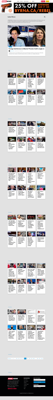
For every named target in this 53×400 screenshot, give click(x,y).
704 (37, 358)
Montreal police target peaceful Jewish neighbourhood (41, 239)
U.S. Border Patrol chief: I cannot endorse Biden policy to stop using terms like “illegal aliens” (11, 288)
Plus (30, 1)
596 (25, 358)
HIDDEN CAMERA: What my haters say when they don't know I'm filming (31, 98)
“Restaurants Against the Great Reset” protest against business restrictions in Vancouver (41, 99)
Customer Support (26, 384)
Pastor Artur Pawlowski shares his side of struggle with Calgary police (11, 318)
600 (33, 358)
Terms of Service (26, 381)
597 (27, 358)
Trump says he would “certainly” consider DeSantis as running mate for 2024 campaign (31, 82)
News (18, 1)
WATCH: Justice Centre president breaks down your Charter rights (21, 81)
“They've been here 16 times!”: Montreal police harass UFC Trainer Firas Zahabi (21, 240)
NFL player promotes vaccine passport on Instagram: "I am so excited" (31, 194)
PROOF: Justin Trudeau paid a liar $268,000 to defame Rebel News (41, 287)
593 (18, 358)
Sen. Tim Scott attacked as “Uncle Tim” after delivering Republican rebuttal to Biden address (21, 177)
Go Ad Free (10, 70)
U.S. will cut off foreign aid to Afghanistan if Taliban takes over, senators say (41, 130)
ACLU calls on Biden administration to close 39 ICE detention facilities (41, 194)
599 (31, 358)
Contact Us (25, 385)
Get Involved (26, 1)
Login (24, 388)
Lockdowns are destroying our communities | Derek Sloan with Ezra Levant (41, 81)
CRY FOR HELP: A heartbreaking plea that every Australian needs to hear (11, 223)
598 (29, 358)
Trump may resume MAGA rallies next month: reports (21, 193)
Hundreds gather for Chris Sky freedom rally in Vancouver (21, 271)
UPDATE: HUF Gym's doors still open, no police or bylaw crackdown (21, 145)
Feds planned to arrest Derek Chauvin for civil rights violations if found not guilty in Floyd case (11, 177)
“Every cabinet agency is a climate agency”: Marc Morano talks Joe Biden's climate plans (11, 335)
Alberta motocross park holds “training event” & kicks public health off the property (41, 272)
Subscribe (25, 382)
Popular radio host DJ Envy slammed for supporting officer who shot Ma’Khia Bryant (11, 81)
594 (21, 358)
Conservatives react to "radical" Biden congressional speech (11, 194)
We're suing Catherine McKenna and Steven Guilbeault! (40, 176)
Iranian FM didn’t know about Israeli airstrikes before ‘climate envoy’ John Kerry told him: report (11, 99)
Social (25, 387)
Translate (39, 387)
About (33, 1)
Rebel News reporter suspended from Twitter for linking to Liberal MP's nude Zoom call (31, 319)
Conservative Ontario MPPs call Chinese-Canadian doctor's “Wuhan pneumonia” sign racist (21, 99)
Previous (9, 358)
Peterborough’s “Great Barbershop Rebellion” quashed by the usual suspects (21, 223)
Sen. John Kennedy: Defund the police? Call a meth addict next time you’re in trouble (30, 241)
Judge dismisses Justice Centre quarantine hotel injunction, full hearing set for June (41, 318)
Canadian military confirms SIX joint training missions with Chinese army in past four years (11, 273)
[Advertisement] (26, 64)
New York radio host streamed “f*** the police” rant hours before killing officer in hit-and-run (31, 273)
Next (42, 358)
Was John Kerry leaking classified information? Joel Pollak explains (31, 287)
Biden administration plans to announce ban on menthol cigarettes (11, 145)
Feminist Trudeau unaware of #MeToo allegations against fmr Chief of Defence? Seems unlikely (31, 178)
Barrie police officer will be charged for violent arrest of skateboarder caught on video (31, 130)
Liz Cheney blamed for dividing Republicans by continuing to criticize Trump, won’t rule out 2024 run (21, 335)
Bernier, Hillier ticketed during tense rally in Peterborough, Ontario (21, 318)
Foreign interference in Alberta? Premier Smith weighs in (26, 49)
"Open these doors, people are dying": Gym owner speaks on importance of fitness (21, 131)
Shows (21, 1)
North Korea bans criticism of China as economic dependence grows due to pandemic (31, 146)
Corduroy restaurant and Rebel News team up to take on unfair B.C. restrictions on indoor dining (31, 335)
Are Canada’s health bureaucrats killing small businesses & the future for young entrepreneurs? (41, 224)
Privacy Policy (26, 379)
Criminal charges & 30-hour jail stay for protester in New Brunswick (41, 145)
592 (16, 358)
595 (23, 358)
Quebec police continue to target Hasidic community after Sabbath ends (11, 129)
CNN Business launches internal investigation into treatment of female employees (31, 224)
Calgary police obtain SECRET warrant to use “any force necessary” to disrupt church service (21, 288)
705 (39, 358)
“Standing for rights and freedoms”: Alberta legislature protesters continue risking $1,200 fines (41, 335)
